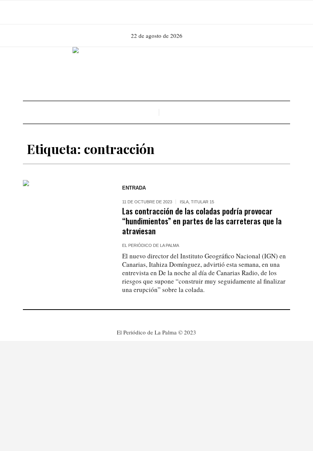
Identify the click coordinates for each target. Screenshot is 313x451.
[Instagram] (156, 12)
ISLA (184, 202)
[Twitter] (166, 12)
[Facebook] (145, 12)
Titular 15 (202, 202)
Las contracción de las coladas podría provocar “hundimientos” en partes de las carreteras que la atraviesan (202, 221)
